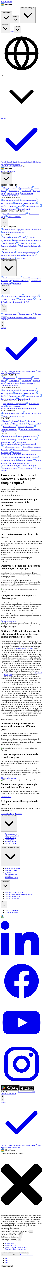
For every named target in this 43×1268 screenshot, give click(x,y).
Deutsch (9, 162)
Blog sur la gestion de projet (14, 892)
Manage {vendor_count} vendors (16, 1247)
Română (9, 164)
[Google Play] (10, 1090)
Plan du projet (9, 840)
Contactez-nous (6, 797)
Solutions (16, 16)
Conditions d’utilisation (8, 1094)
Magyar (3, 164)
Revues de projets (11, 874)
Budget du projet (10, 841)
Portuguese (22, 162)
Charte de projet (10, 838)
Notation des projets (11, 878)
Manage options (10, 1243)
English (3, 118)
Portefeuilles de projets (12, 868)
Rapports (8, 872)
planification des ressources (24, 648)
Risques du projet (10, 843)
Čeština (38, 162)
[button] (21, 1185)
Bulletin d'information (12, 898)
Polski (33, 162)
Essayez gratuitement (15, 166)
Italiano (28, 162)
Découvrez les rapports (8, 778)
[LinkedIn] (21, 959)
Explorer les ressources (8, 621)
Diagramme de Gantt (12, 836)
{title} (7, 1258)
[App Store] (27, 1090)
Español (15, 162)
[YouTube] (21, 1042)
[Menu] (24, 166)
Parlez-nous (18, 814)
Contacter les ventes (11, 912)
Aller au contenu (6, 2)
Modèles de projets (11, 870)
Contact (17, 27)
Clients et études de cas (12, 896)
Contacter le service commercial (25, 318)
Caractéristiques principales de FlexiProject (19, 894)
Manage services (10, 1245)
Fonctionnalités (6, 12)
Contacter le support (11, 910)
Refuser (11, 1253)
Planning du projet (11, 834)
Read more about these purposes (15, 1249)
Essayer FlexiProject (7, 814)
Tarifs (12, 31)
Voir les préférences (22, 1253)
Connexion (4, 166)
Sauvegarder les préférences (10, 1255)
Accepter (4, 1253)
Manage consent (7, 1266)
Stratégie (8, 876)
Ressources (5, 24)
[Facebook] (21, 1001)
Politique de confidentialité (26, 1092)
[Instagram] (21, 1084)
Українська (16, 164)
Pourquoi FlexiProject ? (28, 8)
